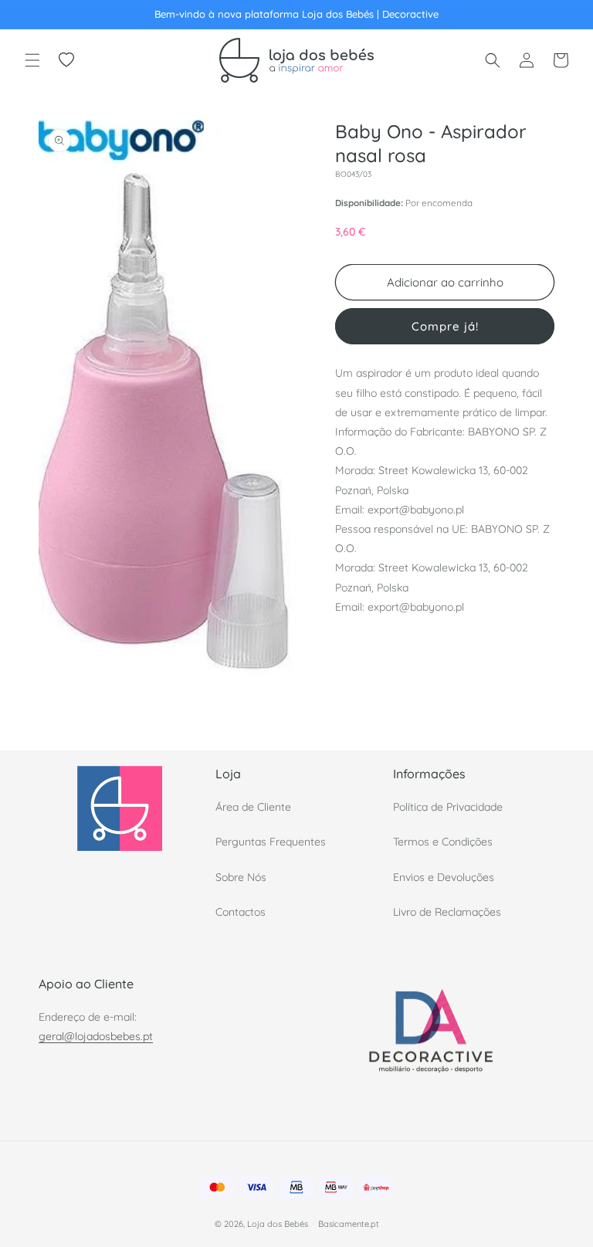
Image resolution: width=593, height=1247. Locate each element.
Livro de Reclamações (447, 912)
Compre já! (445, 326)
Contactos (240, 912)
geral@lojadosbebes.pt (96, 1036)
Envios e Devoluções (443, 877)
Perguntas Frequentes (270, 842)
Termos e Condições (443, 842)
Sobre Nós (240, 877)
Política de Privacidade (448, 807)
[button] (32, 60)
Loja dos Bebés (277, 1223)
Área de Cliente (253, 807)
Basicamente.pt (348, 1223)
